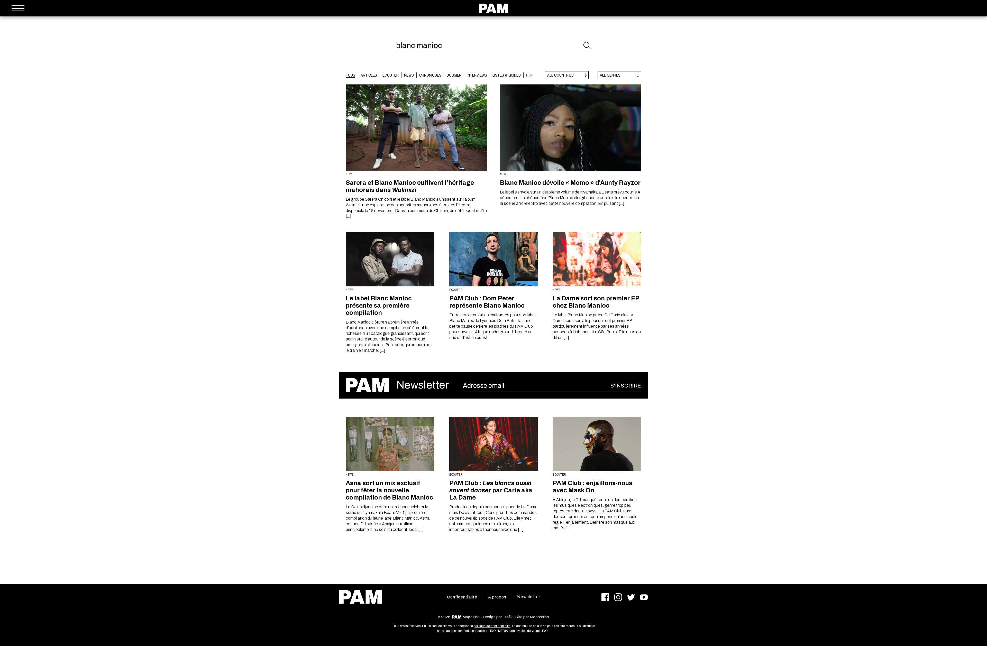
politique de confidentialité (492, 626)
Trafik (507, 617)
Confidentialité (462, 597)
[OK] (587, 46)
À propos (497, 597)
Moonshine (539, 617)
